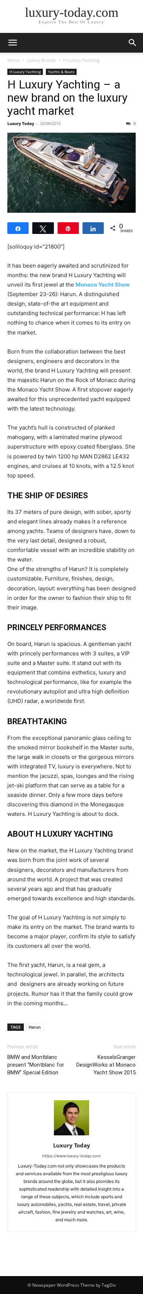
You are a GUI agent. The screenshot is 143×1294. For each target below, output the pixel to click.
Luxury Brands (41, 60)
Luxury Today (20, 123)
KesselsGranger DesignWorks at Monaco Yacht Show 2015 (106, 1065)
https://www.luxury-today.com (71, 1155)
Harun (35, 1027)
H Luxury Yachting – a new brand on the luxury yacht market (67, 97)
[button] (12, 43)
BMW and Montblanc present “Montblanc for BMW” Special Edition (35, 1065)
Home (13, 60)
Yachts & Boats (61, 71)
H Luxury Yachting (81, 60)
